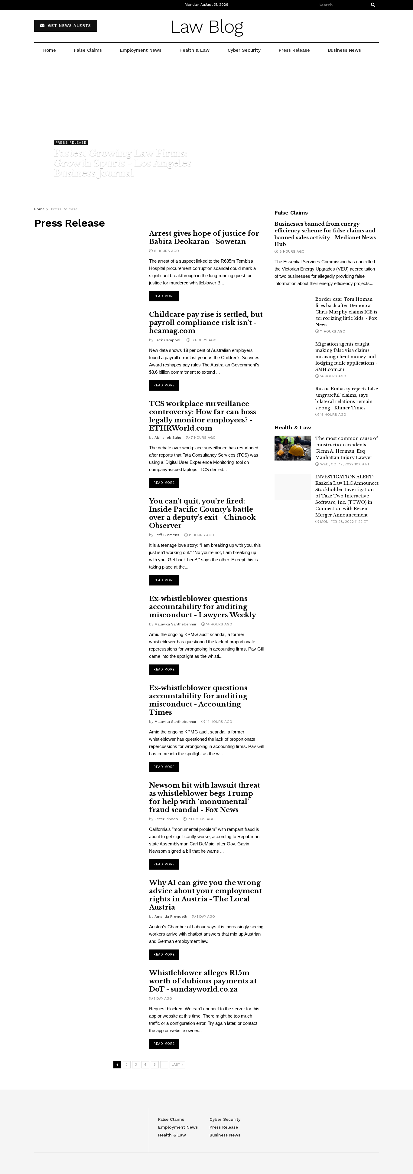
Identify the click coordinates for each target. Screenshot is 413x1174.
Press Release (294, 50)
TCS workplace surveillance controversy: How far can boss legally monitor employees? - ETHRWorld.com (202, 416)
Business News (344, 50)
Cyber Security (244, 50)
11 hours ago (332, 331)
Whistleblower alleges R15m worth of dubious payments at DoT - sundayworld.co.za (203, 981)
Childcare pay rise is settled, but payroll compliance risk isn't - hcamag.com (206, 322)
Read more (164, 296)
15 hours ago (332, 414)
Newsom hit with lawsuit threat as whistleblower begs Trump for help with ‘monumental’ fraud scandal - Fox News (204, 797)
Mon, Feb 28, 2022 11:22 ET (343, 522)
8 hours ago (291, 251)
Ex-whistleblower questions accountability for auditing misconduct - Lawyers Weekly (202, 607)
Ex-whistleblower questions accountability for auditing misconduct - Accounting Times (198, 700)
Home (49, 50)
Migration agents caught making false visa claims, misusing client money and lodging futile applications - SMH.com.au (346, 356)
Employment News (140, 50)
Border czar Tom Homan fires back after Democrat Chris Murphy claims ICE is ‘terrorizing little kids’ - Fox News (346, 312)
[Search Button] (374, 5)
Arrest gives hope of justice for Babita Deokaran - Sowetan (204, 237)
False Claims (88, 50)
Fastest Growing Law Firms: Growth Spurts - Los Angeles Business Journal (122, 163)
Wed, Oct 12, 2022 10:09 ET (344, 464)
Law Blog (206, 26)
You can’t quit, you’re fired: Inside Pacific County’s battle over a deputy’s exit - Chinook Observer (202, 513)
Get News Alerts (69, 25)
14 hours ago (332, 376)
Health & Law (195, 50)
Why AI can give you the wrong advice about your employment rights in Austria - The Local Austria (205, 895)
